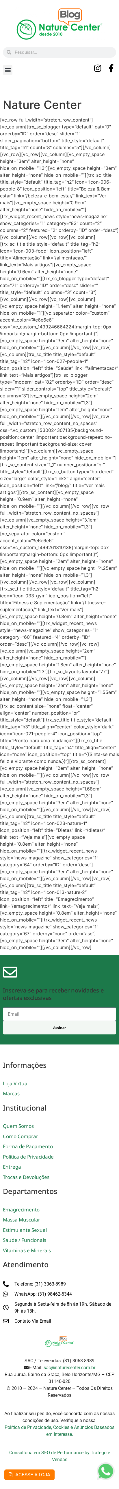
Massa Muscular (21, 1219)
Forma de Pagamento (28, 1146)
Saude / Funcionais (24, 1240)
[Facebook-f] (111, 68)
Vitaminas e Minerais (27, 1250)
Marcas (11, 1093)
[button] (7, 70)
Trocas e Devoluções (26, 1177)
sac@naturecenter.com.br (69, 1367)
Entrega (12, 1166)
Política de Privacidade (28, 1156)
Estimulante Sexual (25, 1230)
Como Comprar (20, 1136)
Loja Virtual (16, 1083)
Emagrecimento (21, 1209)
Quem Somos (18, 1126)
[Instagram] (98, 68)
